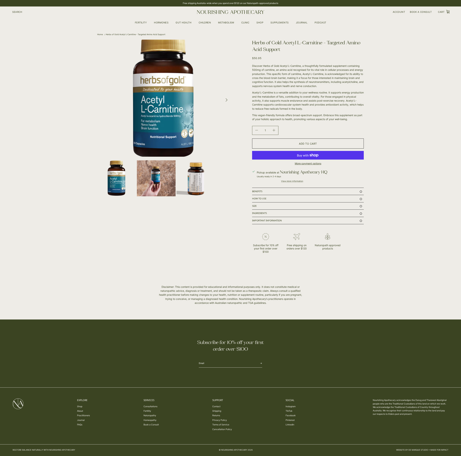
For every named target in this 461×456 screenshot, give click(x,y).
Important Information (267, 220)
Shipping (216, 411)
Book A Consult (421, 11)
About (80, 411)
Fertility (141, 22)
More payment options (308, 163)
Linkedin (290, 424)
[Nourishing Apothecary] (230, 12)
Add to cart (308, 143)
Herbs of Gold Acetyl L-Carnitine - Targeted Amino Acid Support (135, 34)
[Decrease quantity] (256, 130)
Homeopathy (150, 420)
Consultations (150, 406)
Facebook (291, 415)
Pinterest (290, 420)
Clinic (245, 22)
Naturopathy (150, 415)
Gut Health (183, 22)
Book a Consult (151, 424)
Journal (302, 22)
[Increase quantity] (274, 130)
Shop (259, 22)
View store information (292, 181)
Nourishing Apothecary (234, 450)
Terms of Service (220, 424)
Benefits (257, 191)
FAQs (79, 424)
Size (254, 205)
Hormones (161, 22)
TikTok (289, 411)
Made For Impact (439, 450)
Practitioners (83, 415)
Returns (216, 415)
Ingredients (259, 213)
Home (100, 34)
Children (205, 22)
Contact (216, 406)
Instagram (291, 406)
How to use (259, 198)
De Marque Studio (418, 450)
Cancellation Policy (222, 429)
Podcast (320, 22)
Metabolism (226, 22)
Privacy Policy (219, 420)
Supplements (279, 22)
